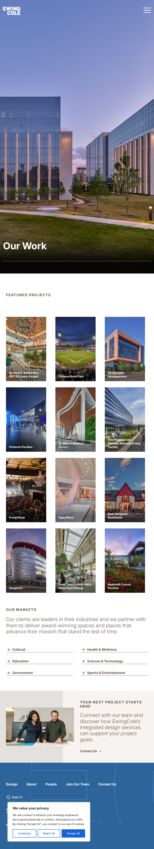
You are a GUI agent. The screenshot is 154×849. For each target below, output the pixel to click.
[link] (26, 349)
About (31, 784)
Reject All (49, 833)
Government (22, 673)
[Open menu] (147, 10)
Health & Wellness (102, 649)
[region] (49, 821)
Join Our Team (77, 784)
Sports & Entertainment (106, 673)
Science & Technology (105, 661)
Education (20, 661)
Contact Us (88, 751)
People (51, 784)
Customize (24, 833)
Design (11, 784)
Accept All (73, 833)
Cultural (18, 649)
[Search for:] (36, 797)
